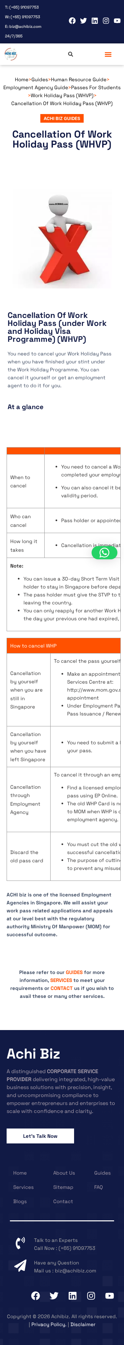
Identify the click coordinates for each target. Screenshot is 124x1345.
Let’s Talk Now (40, 1136)
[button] (108, 54)
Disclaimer (83, 1324)
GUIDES (74, 972)
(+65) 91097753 (77, 1248)
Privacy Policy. (48, 1324)
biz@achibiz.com (75, 1270)
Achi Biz (33, 1054)
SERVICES (61, 980)
